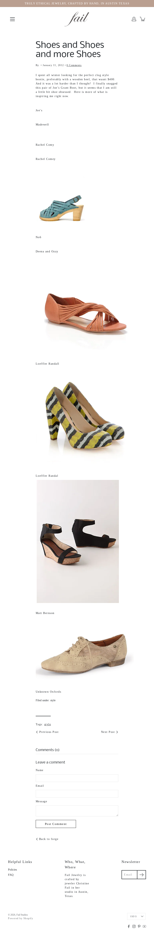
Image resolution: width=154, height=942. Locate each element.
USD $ (133, 916)
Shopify (28, 918)
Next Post (108, 731)
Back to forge (49, 839)
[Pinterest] (139, 926)
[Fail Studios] (77, 19)
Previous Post (49, 731)
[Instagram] (134, 926)
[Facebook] (128, 926)
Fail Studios (22, 914)
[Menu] (12, 19)
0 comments (74, 65)
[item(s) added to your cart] (143, 19)
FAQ (10, 874)
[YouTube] (144, 926)
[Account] (134, 19)
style (53, 700)
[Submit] (141, 874)
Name (40, 770)
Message (41, 801)
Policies (12, 869)
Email (40, 785)
